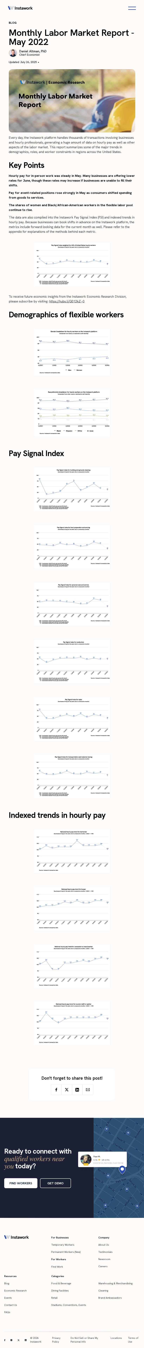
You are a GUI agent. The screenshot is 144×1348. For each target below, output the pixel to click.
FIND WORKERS (20, 1183)
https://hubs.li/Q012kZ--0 (66, 301)
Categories (57, 1276)
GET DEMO (55, 1183)
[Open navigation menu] (132, 8)
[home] (20, 8)
